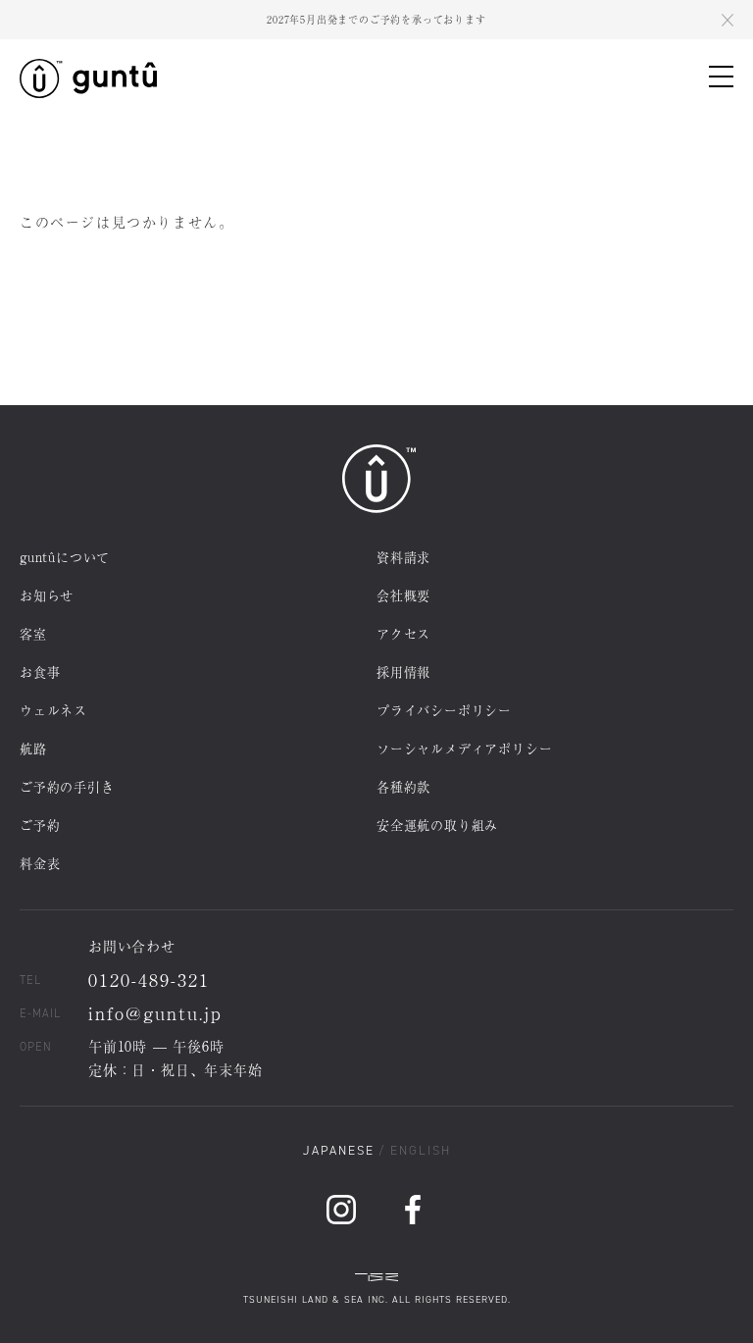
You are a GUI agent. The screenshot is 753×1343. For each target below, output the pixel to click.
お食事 (40, 671)
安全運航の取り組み (437, 824)
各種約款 (403, 786)
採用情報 (403, 671)
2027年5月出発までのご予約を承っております (376, 19)
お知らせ (47, 595)
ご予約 (40, 824)
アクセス (403, 633)
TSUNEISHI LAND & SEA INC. (315, 1299)
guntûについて (65, 556)
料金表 (40, 862)
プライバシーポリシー (444, 709)
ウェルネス (53, 709)
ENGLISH (420, 1150)
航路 (33, 748)
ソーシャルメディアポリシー (464, 748)
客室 (33, 633)
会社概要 (403, 595)
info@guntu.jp (155, 1012)
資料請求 (403, 556)
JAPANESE (339, 1150)
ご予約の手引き (67, 786)
